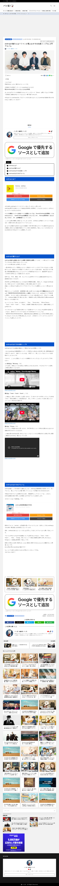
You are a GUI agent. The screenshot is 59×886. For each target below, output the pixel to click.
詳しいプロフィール (33, 137)
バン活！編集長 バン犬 (12, 48)
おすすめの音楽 (8, 39)
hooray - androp (20, 186)
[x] (46, 75)
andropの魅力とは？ (15, 168)
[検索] (54, 810)
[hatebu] (48, 75)
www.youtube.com (10, 390)
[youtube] (49, 131)
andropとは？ (13, 165)
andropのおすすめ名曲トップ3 (18, 170)
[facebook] (44, 75)
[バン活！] (8, 5)
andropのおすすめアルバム (17, 173)
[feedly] (51, 75)
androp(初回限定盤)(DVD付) (23, 505)
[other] (52, 631)
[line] (50, 75)
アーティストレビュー (17, 39)
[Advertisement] (29, 25)
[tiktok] (51, 131)
